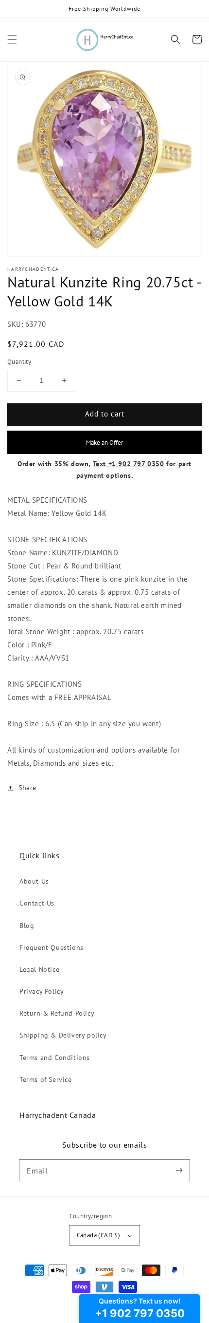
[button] (12, 39)
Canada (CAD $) (99, 1235)
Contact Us (36, 903)
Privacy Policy (41, 991)
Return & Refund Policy (56, 1013)
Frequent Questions (51, 947)
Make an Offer (104, 442)
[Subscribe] (179, 1170)
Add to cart (104, 413)
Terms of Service (45, 1079)
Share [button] (27, 787)
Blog (26, 925)
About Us (34, 881)
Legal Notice (39, 969)
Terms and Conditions (54, 1057)
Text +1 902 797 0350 (128, 463)
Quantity (19, 362)
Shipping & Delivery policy (63, 1035)
